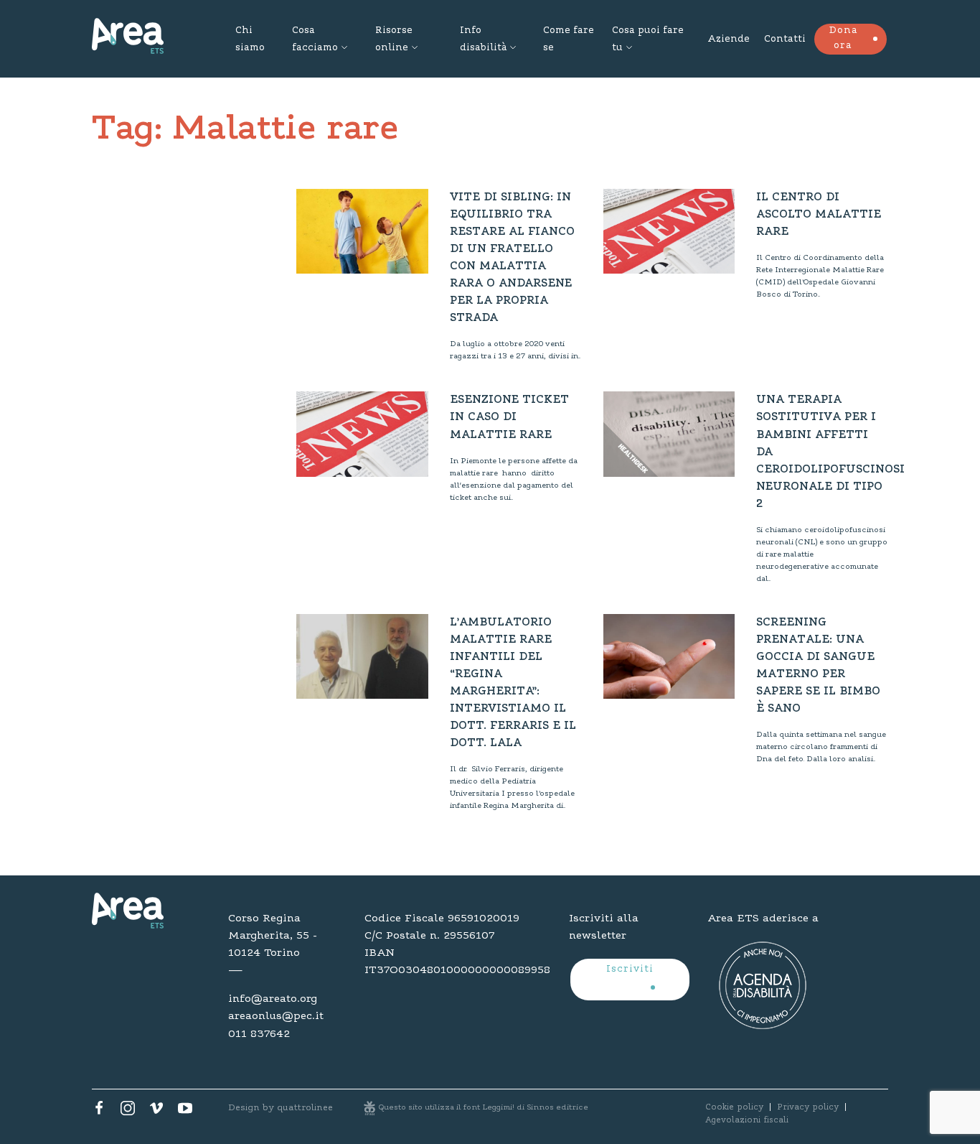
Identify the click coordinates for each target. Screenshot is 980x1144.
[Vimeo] (156, 1111)
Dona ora (843, 38)
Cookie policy (734, 1107)
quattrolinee (305, 1107)
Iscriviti (630, 969)
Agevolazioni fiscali (746, 1120)
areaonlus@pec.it (276, 1016)
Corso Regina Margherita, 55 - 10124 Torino (272, 935)
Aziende (728, 39)
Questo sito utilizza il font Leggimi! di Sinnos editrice (483, 1107)
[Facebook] (99, 1111)
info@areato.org (272, 998)
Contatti (785, 39)
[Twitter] (128, 1111)
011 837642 (259, 1034)
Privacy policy (808, 1107)
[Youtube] (185, 1111)
